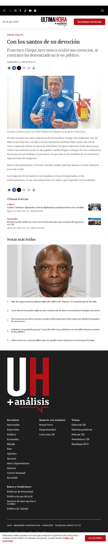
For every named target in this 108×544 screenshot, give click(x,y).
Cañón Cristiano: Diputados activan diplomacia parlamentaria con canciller (45, 207)
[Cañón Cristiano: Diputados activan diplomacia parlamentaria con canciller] (94, 207)
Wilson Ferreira (37, 228)
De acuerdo (95, 538)
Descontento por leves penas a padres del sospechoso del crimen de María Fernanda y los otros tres (55, 320)
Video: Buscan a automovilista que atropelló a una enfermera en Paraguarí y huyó (53, 340)
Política (10, 204)
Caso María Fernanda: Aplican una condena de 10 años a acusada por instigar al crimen (55, 310)
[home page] (54, 22)
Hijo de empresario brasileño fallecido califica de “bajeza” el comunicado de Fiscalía (53, 302)
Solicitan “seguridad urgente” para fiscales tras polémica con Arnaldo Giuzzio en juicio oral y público (55, 330)
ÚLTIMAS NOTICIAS (89, 22)
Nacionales (12, 219)
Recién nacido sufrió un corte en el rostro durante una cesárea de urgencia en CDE (45, 223)
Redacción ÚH (37, 211)
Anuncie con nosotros (52, 420)
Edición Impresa (15, 35)
